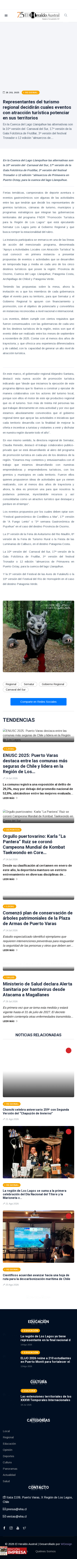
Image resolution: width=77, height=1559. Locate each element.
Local (6, 1431)
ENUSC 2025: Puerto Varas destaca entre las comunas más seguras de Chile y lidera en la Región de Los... (35, 763)
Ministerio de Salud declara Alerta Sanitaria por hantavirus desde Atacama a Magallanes (37, 989)
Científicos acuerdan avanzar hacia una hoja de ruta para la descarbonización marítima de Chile (36, 1277)
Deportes (8, 1456)
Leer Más (8, 798)
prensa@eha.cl (16, 1509)
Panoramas (10, 1468)
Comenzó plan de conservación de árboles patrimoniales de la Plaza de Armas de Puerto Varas (38, 918)
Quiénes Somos (46, 1551)
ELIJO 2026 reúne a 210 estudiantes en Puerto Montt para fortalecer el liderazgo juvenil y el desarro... (46, 1361)
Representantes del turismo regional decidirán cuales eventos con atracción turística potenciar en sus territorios (37, 110)
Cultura (7, 1462)
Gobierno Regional (53, 684)
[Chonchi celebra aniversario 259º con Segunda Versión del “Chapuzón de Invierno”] (38, 1071)
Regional (11, 684)
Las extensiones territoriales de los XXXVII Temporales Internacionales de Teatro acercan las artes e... (46, 1400)
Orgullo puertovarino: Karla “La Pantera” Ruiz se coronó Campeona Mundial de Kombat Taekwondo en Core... (34, 844)
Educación (9, 1443)
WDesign (66, 1544)
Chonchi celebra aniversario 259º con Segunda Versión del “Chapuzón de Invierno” (36, 1111)
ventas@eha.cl (16, 1516)
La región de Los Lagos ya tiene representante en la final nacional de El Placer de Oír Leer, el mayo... (46, 1340)
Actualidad (9, 1474)
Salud (6, 1481)
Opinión (7, 1449)
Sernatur (29, 684)
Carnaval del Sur (16, 689)
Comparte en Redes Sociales (38, 701)
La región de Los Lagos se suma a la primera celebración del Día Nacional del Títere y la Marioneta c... (34, 1194)
